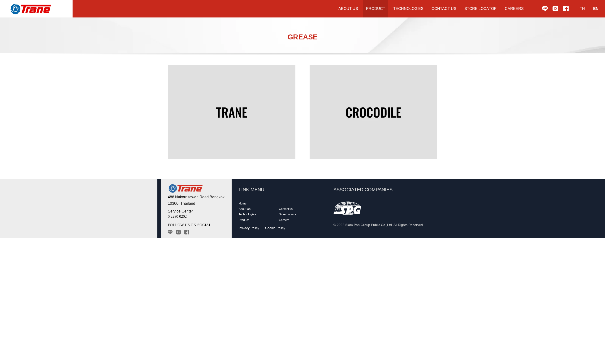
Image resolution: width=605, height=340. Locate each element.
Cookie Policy (275, 228)
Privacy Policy (249, 228)
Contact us (286, 209)
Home (242, 203)
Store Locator (287, 214)
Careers (284, 220)
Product (244, 220)
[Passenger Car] (231, 112)
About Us (245, 209)
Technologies (247, 214)
